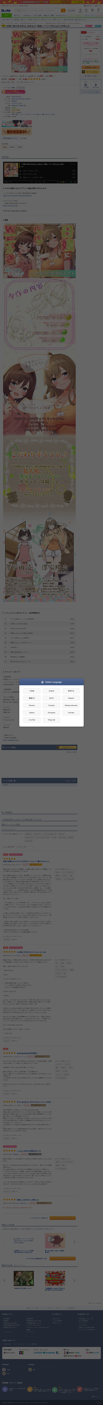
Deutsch (32, 705)
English (51, 691)
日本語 (32, 691)
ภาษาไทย (32, 720)
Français (51, 705)
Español (71, 698)
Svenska (71, 712)
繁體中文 (32, 698)
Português (51, 712)
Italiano (32, 712)
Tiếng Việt (51, 720)
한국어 (51, 698)
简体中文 (71, 691)
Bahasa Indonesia (71, 705)
